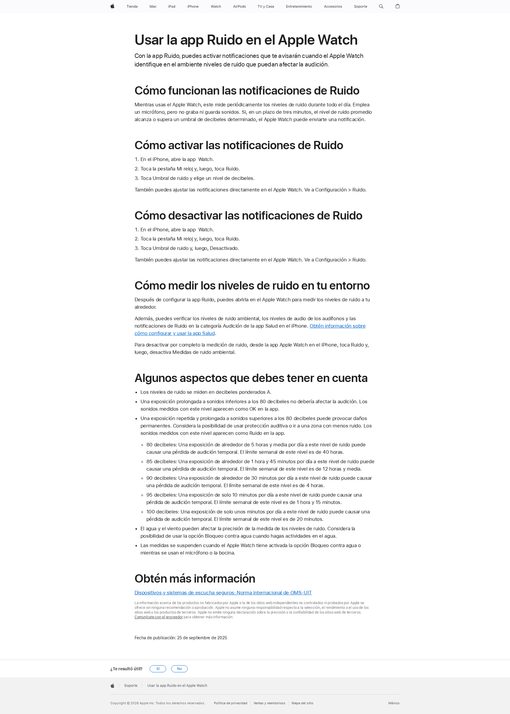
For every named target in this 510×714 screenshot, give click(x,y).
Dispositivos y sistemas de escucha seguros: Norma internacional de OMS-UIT (223, 593)
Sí (158, 669)
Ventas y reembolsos (269, 703)
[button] (381, 6)
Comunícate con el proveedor (159, 617)
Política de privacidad (230, 703)
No (179, 669)
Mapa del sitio (302, 703)
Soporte (131, 686)
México (394, 703)
